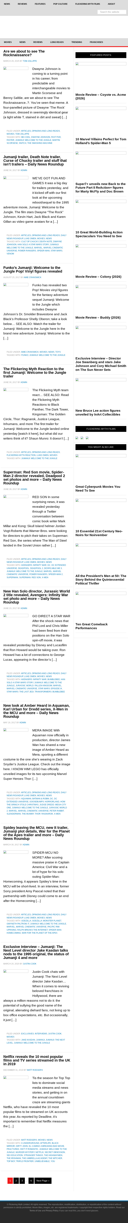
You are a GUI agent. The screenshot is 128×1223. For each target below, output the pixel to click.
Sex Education (15, 1155)
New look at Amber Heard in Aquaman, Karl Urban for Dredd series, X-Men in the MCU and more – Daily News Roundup (36, 711)
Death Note (46, 241)
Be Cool (25, 137)
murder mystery (25, 1152)
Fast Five (56, 137)
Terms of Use (35, 1210)
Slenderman (14, 814)
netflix (40, 1152)
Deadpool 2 (36, 568)
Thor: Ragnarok (44, 814)
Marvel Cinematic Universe (22, 688)
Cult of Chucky (29, 241)
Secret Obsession (55, 1152)
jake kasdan (28, 1040)
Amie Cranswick (30, 352)
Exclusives (27, 1034)
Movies (10, 134)
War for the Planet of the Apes (39, 933)
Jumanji (40, 1040)
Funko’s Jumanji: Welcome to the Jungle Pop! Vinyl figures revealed (32, 269)
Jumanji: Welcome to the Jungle (33, 140)
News (49, 238)
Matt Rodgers (29, 1140)
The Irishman (14, 1158)
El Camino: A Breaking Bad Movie (46, 1146)
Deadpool (23, 568)
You (53, 1161)
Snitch (22, 143)
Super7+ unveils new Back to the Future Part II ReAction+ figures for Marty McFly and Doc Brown (101, 187)
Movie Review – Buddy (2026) (98, 317)
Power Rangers (27, 251)
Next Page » (43, 1180)
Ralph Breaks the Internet (32, 930)
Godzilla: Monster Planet (46, 921)
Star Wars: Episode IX (50, 688)
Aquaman (26, 798)
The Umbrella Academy (34, 1158)
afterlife (45, 1143)
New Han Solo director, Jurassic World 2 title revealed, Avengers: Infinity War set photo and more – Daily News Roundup (36, 596)
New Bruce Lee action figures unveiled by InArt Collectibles (98, 412)
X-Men (45, 577)
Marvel (38, 248)
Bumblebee (54, 679)
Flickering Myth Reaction (21, 455)
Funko (24, 355)
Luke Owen (30, 238)
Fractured (13, 1149)
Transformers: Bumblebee (50, 692)
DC (49, 565)
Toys (58, 352)
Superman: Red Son (30, 577)
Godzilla (26, 921)
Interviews (41, 1034)
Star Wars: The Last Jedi (20, 692)
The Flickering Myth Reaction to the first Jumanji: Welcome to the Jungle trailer (34, 372)
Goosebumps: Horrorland (44, 801)
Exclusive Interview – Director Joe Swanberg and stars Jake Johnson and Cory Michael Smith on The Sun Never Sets (101, 364)
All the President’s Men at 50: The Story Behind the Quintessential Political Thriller (101, 579)
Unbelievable (42, 1161)
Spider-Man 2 (55, 574)
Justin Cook (55, 1034)
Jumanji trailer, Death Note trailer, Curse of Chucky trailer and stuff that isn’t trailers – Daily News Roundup (35, 160)
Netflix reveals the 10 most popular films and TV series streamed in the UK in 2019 (36, 1060)
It (28, 924)
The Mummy (28, 814)
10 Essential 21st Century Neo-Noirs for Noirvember (99, 533)
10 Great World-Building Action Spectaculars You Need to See (99, 234)
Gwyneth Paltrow (17, 924)
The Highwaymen (53, 1155)
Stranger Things (33, 1155)
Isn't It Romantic (29, 1149)
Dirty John (22, 1146)
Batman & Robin (40, 798)
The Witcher (55, 1158)
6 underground (30, 1143)
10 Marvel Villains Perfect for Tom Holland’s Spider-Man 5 (101, 141)
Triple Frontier (25, 1161)
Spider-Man (43, 251)
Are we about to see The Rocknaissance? (24, 53)
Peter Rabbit (57, 811)
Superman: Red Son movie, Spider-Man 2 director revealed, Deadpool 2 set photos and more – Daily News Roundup (34, 477)
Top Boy (11, 1161)
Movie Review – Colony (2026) (98, 276)
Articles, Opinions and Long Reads (40, 131)
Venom (10, 254)
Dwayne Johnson (40, 137)
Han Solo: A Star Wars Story (33, 244)
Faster (10, 140)
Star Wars (56, 251)
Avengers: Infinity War (33, 565)
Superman (12, 577)
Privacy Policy (52, 1210)
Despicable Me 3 (53, 568)
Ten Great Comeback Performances (92, 626)
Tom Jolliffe (22, 134)
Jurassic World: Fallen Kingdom (34, 685)
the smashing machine (39, 143)
